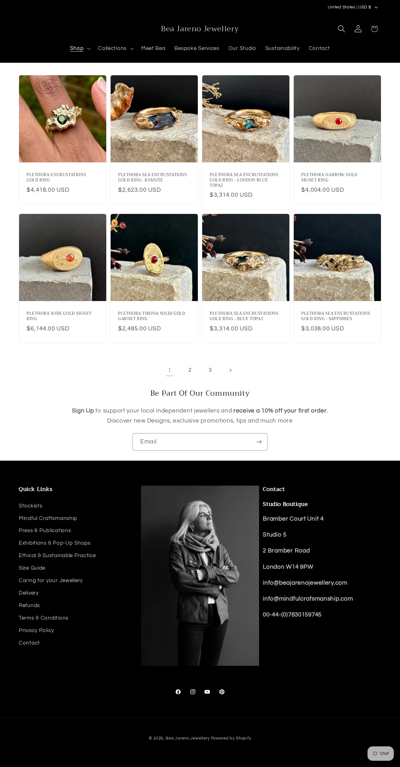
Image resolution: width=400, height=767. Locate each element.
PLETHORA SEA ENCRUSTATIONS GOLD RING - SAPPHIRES (335, 316)
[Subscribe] (259, 442)
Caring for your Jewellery (51, 581)
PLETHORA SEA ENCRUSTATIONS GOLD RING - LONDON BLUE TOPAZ (244, 180)
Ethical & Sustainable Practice (57, 556)
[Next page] (230, 370)
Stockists (30, 506)
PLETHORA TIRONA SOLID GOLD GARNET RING (151, 316)
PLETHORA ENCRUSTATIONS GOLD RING (56, 177)
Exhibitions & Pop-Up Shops (55, 543)
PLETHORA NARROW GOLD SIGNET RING (329, 177)
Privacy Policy (36, 631)
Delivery (29, 593)
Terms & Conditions (43, 618)
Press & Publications (45, 531)
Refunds (29, 606)
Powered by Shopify (231, 738)
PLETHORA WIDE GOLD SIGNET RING (59, 316)
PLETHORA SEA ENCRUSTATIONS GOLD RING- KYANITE (152, 177)
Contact (29, 643)
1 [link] (169, 370)
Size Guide (32, 568)
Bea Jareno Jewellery (188, 738)
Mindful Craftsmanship (48, 518)
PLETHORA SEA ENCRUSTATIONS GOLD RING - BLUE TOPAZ (244, 316)
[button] (80, 49)
